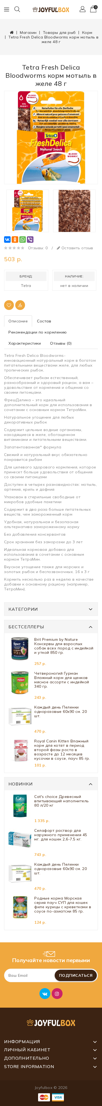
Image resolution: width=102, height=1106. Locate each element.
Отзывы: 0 (38, 247)
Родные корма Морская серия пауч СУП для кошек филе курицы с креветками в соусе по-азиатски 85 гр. (62, 905)
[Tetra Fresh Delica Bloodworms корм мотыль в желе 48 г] (51, 137)
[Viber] (30, 239)
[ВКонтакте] (7, 239)
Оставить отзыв (76, 247)
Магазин (28, 32)
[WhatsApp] (22, 239)
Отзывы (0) (61, 343)
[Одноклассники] (15, 239)
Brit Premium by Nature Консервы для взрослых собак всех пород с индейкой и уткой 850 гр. (64, 646)
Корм (87, 32)
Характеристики (24, 343)
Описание (18, 321)
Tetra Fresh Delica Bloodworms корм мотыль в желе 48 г (53, 39)
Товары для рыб (59, 32)
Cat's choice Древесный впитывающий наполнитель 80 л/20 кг (61, 801)
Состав (44, 321)
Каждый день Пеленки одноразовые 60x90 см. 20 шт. (60, 711)
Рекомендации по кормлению (37, 332)
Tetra (26, 285)
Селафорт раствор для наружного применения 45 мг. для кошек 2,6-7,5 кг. (60, 835)
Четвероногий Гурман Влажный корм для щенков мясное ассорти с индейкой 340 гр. (61, 680)
